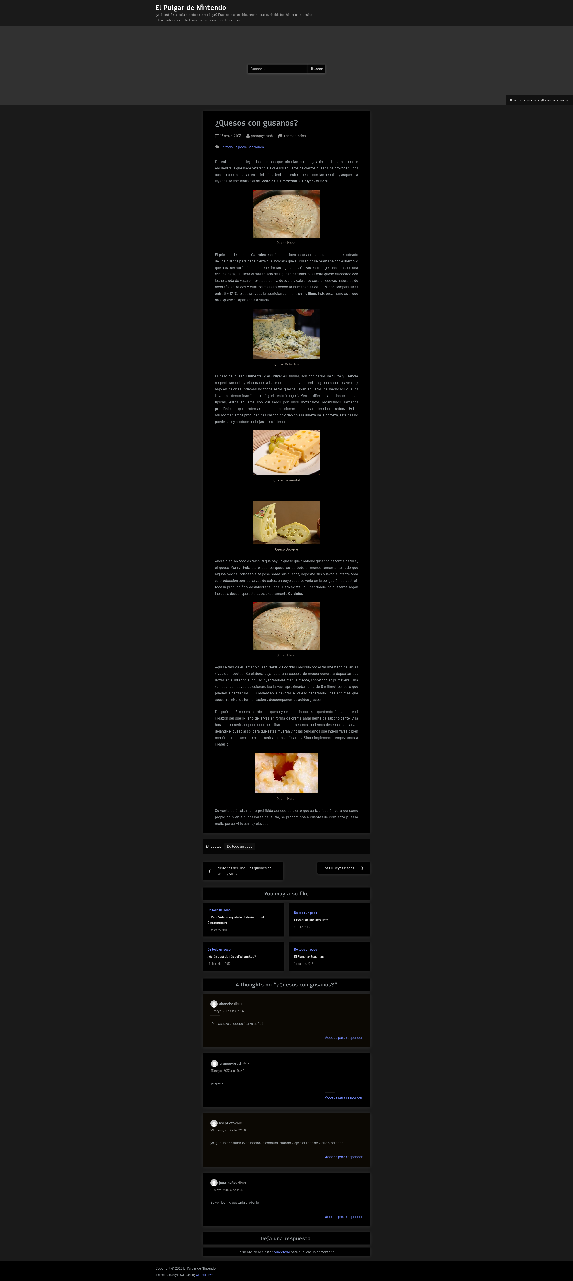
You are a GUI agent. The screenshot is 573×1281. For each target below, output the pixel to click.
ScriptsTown (204, 1275)
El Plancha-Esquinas (309, 956)
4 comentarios (294, 136)
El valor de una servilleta (311, 920)
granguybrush (262, 135)
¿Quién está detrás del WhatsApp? (231, 956)
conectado (281, 1252)
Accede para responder (344, 1037)
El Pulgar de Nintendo (191, 7)
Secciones (256, 147)
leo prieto (227, 1123)
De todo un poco (233, 147)
